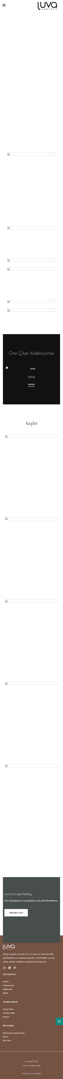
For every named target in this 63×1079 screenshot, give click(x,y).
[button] (3, 5)
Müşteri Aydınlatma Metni (31, 1065)
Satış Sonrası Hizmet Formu (14, 1033)
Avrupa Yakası (8, 1009)
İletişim (5, 993)
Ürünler (6, 981)
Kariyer (5, 1036)
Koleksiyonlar (8, 985)
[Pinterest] (14, 968)
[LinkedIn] (9, 968)
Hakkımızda (7, 989)
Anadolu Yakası (9, 1013)
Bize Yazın (7, 1040)
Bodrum (6, 1017)
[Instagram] (4, 968)
